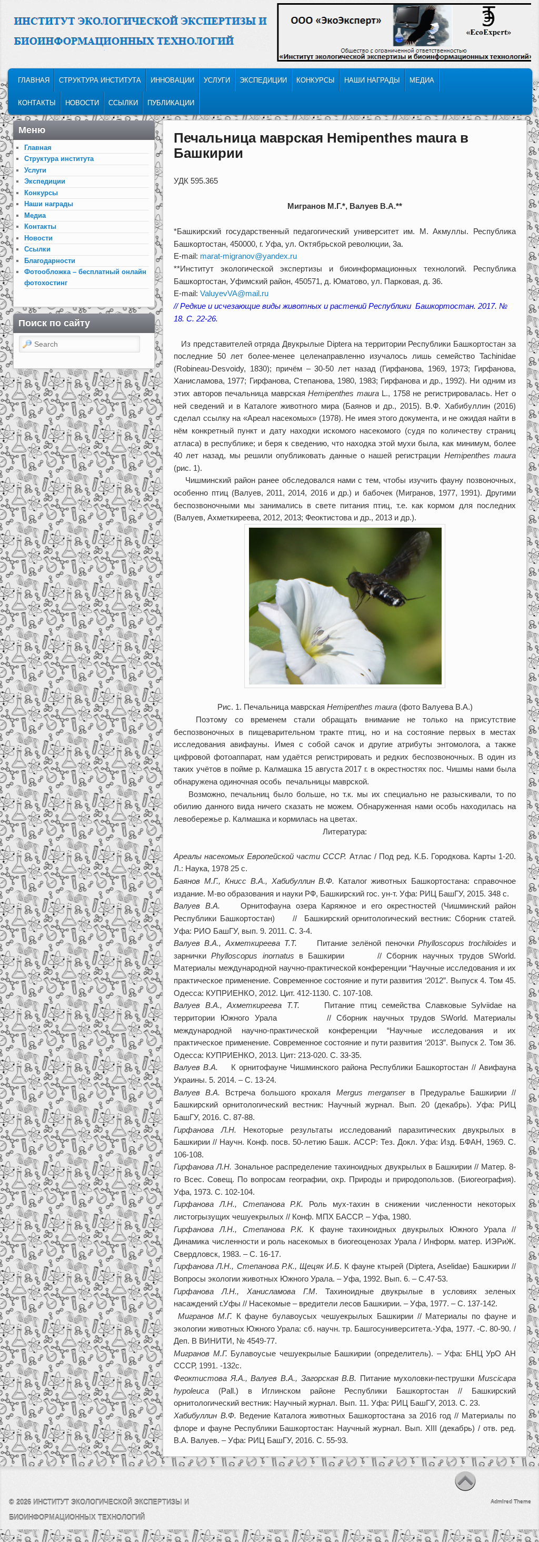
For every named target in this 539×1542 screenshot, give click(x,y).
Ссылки (123, 103)
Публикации (170, 103)
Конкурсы (315, 80)
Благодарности (49, 261)
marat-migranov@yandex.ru (248, 255)
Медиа (422, 80)
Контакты (37, 103)
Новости (82, 103)
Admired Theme (511, 1502)
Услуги (217, 80)
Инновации (172, 80)
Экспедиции (263, 80)
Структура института (100, 80)
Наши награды (372, 80)
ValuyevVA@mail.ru (234, 293)
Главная (33, 80)
